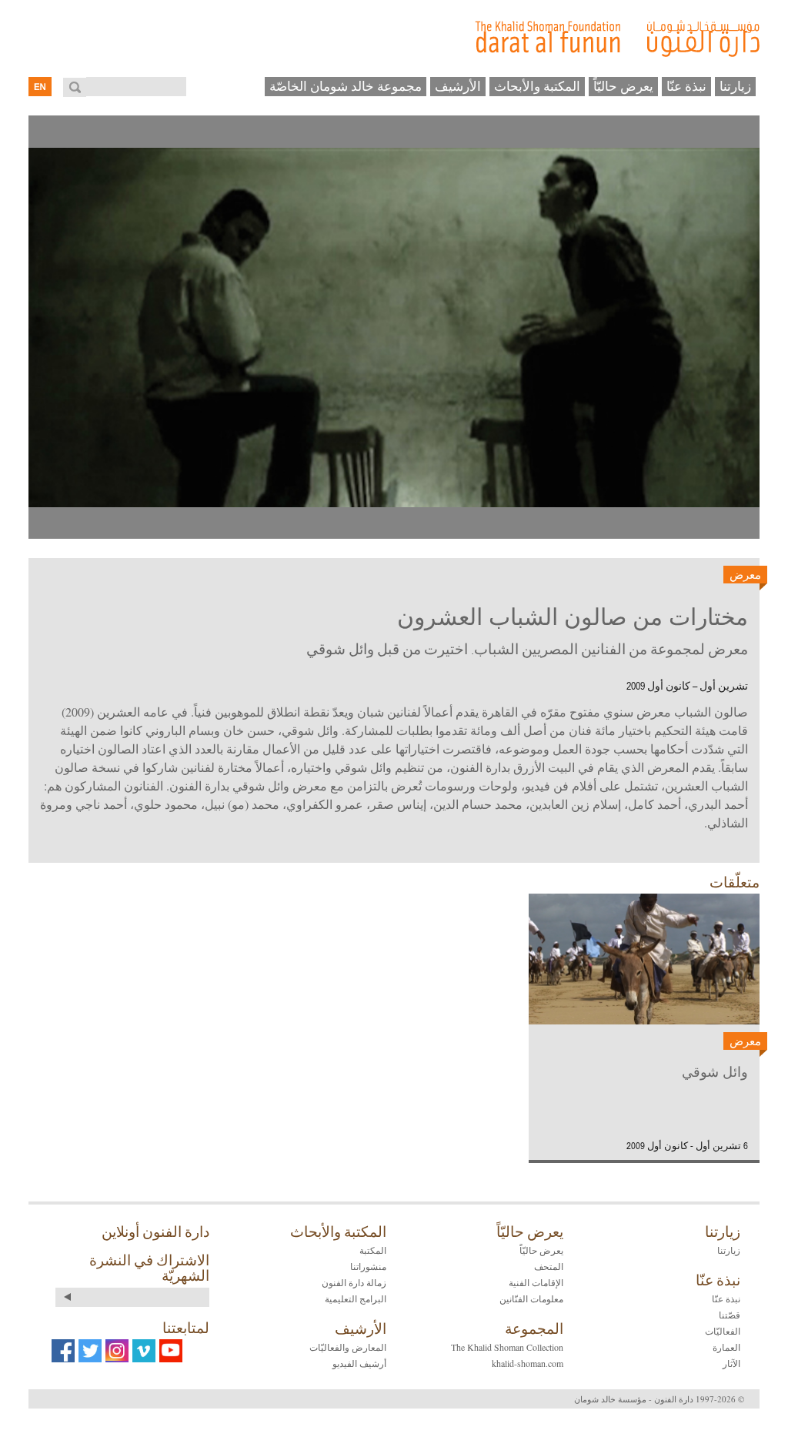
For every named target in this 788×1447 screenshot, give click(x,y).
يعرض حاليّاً (623, 86)
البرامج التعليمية (355, 1298)
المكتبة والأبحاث (537, 86)
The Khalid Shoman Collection (507, 1347)
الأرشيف (458, 86)
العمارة (726, 1347)
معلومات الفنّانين (531, 1298)
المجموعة (534, 1328)
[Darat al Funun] (394, 38)
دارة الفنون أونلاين (155, 1231)
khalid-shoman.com (527, 1363)
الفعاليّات (722, 1331)
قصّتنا (729, 1314)
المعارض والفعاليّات (347, 1347)
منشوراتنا (368, 1266)
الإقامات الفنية (536, 1282)
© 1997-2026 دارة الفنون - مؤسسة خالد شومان (659, 1399)
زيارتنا (735, 86)
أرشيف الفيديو (359, 1363)
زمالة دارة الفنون (354, 1282)
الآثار (731, 1363)
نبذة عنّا (686, 86)
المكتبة (372, 1250)
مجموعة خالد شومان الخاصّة (345, 86)
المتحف (548, 1266)
